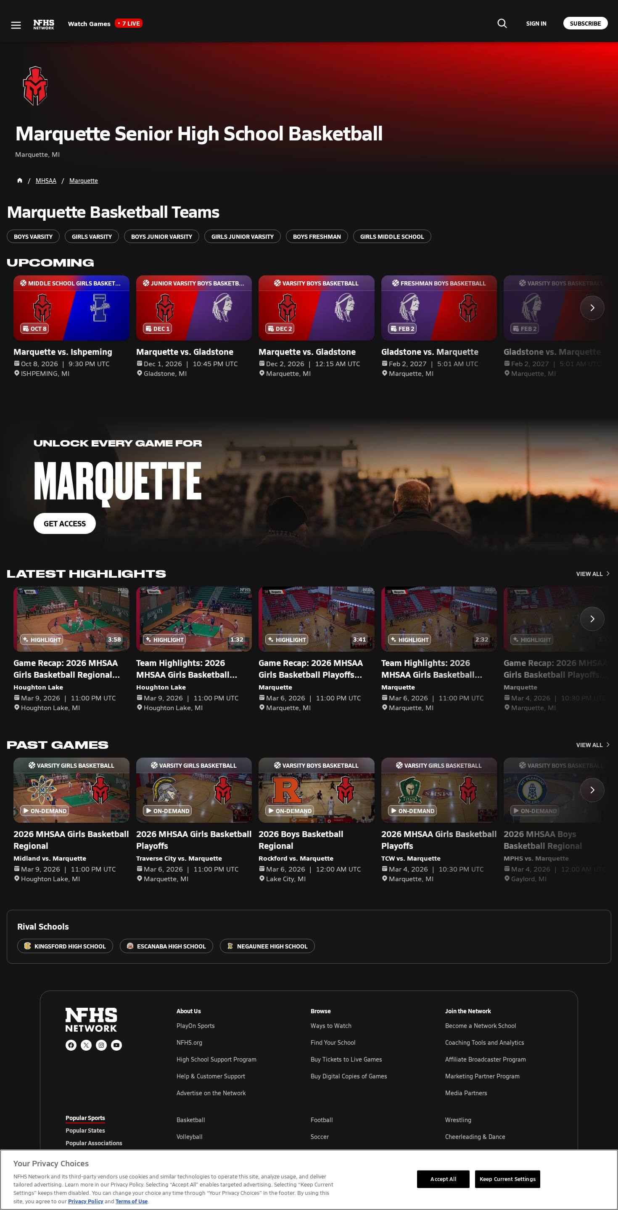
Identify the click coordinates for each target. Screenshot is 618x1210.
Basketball (191, 1120)
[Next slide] (592, 308)
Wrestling (458, 1120)
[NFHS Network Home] (44, 25)
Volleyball (190, 1137)
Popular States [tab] (85, 1130)
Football (322, 1120)
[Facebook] (71, 1045)
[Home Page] (19, 180)
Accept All (443, 1179)
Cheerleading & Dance (475, 1137)
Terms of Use (132, 1201)
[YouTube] (116, 1045)
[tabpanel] (364, 1136)
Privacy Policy (85, 1201)
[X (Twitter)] (86, 1045)
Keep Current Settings (508, 1179)
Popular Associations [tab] (94, 1143)
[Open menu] (16, 25)
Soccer (320, 1137)
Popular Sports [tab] (85, 1117)
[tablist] (108, 1130)
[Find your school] (502, 23)
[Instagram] (101, 1045)
